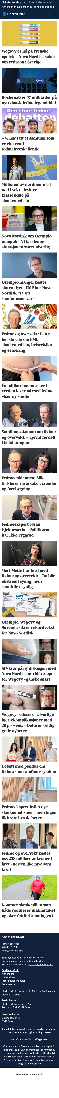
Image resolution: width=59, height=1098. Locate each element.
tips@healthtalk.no (33, 957)
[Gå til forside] (25, 14)
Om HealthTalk (10, 970)
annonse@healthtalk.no (32, 960)
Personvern (8, 984)
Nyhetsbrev (8, 977)
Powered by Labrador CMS (29, 1074)
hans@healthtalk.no (12, 950)
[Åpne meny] (54, 14)
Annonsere (8, 973)
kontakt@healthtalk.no (41, 964)
